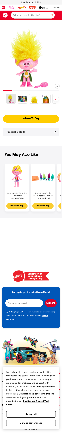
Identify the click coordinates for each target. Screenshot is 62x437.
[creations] (43, 8)
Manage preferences (31, 423)
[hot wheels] (21, 8)
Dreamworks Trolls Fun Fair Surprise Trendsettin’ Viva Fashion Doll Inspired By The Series (16, 196)
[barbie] (11, 8)
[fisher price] (32, 8)
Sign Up (50, 303)
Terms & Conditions (19, 394)
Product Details (16, 131)
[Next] (56, 99)
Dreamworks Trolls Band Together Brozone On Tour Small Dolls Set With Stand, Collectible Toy (43, 196)
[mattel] (3, 8)
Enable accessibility (31, 2)
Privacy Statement (45, 386)
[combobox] (33, 15)
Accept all (31, 414)
